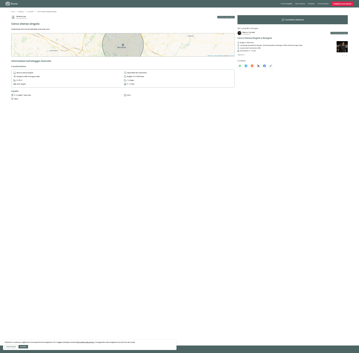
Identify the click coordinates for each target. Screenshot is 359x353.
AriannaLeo (21, 16)
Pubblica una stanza (342, 4)
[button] (122, 44)
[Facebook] (264, 66)
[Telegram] (246, 66)
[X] (258, 66)
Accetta (23, 347)
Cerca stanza (300, 4)
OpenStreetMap (218, 55)
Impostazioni (11, 347)
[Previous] (342, 55)
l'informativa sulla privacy (85, 342)
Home (13, 12)
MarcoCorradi (249, 32)
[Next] (346, 55)
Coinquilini (30, 12)
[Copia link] (270, 66)
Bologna (21, 12)
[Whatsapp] (239, 66)
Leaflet (211, 55)
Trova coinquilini (286, 4)
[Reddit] (252, 66)
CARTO (232, 55)
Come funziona (323, 4)
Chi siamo (311, 4)
